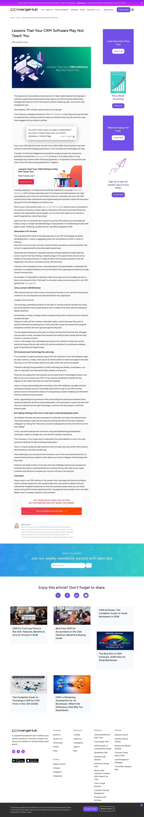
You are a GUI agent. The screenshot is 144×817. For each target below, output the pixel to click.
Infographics (78, 743)
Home (12, 18)
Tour (43, 10)
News (55, 751)
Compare (56, 768)
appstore (32, 761)
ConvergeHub (30, 283)
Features (49, 10)
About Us (56, 735)
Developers (57, 772)
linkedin (13, 751)
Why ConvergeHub (61, 10)
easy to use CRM (42, 156)
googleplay (18, 761)
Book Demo (108, 10)
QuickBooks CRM (100, 753)
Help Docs (78, 739)
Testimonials (58, 743)
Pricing (82, 10)
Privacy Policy (107, 809)
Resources (90, 10)
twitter (23, 751)
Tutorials (77, 735)
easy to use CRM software (52, 207)
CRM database (56, 114)
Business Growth (121, 735)
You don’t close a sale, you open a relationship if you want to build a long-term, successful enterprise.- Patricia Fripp (49, 133)
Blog (18, 18)
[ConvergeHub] (24, 9)
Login (98, 10)
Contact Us (57, 739)
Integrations (57, 776)
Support (77, 747)
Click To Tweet (66, 136)
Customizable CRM (101, 742)
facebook (18, 751)
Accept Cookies (90, 809)
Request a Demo (59, 764)
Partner (56, 747)
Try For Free (123, 10)
